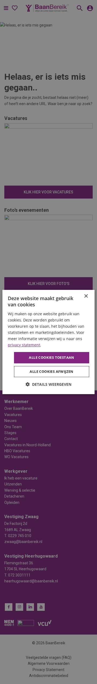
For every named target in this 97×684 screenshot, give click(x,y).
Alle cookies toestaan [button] (51, 357)
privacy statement (24, 344)
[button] (48, 384)
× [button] (86, 296)
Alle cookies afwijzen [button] (51, 371)
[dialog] (48, 342)
